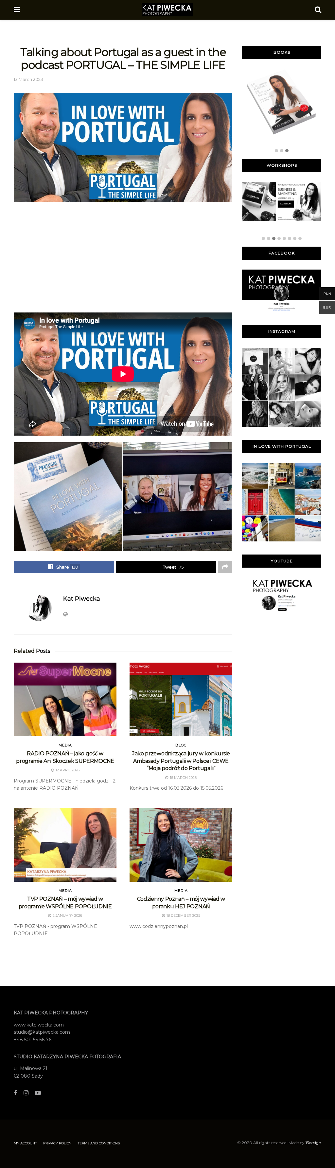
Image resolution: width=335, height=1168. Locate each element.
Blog (181, 745)
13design (313, 1142)
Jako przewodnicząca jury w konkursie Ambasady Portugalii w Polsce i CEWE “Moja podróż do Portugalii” (181, 760)
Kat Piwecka (81, 598)
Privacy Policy (57, 1143)
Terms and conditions (99, 1143)
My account (25, 1143)
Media (65, 745)
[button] (276, 151)
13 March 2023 (28, 79)
